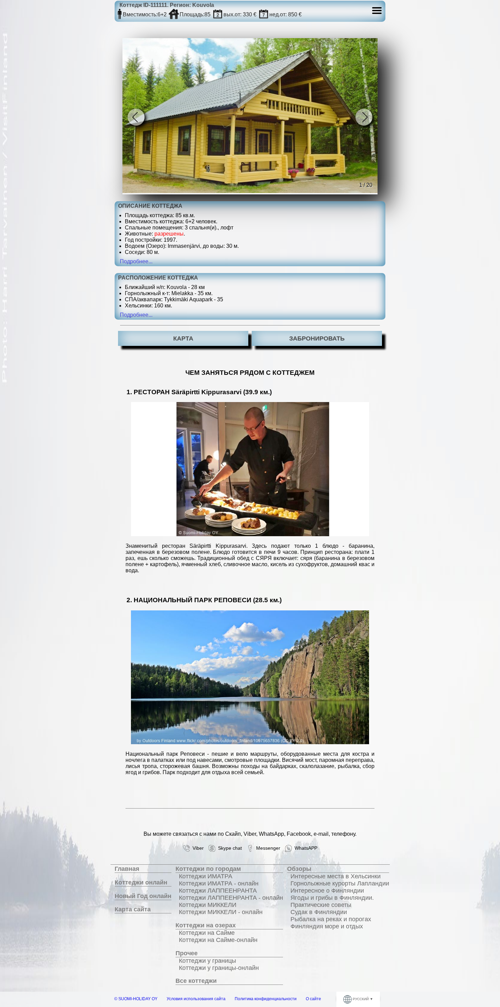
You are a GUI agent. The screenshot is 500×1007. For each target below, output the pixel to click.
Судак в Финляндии (318, 912)
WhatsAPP (304, 848)
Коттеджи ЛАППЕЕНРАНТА (218, 890)
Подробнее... (136, 261)
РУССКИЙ (361, 999)
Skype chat (228, 848)
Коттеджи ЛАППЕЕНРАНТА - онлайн (231, 897)
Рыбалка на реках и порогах (330, 919)
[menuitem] (143, 869)
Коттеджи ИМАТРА (205, 876)
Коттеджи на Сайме (207, 932)
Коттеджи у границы (207, 960)
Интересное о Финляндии (327, 890)
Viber (197, 848)
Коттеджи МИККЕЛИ (207, 904)
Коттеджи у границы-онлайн (219, 967)
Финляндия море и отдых (326, 926)
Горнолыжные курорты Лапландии (339, 883)
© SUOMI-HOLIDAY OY (135, 998)
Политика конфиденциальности (266, 998)
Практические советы (320, 904)
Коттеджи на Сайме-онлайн (218, 940)
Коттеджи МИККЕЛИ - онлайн (221, 912)
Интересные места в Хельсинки (335, 876)
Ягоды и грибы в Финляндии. (332, 897)
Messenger (266, 848)
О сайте (313, 998)
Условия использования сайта (196, 998)
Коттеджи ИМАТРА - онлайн (219, 883)
